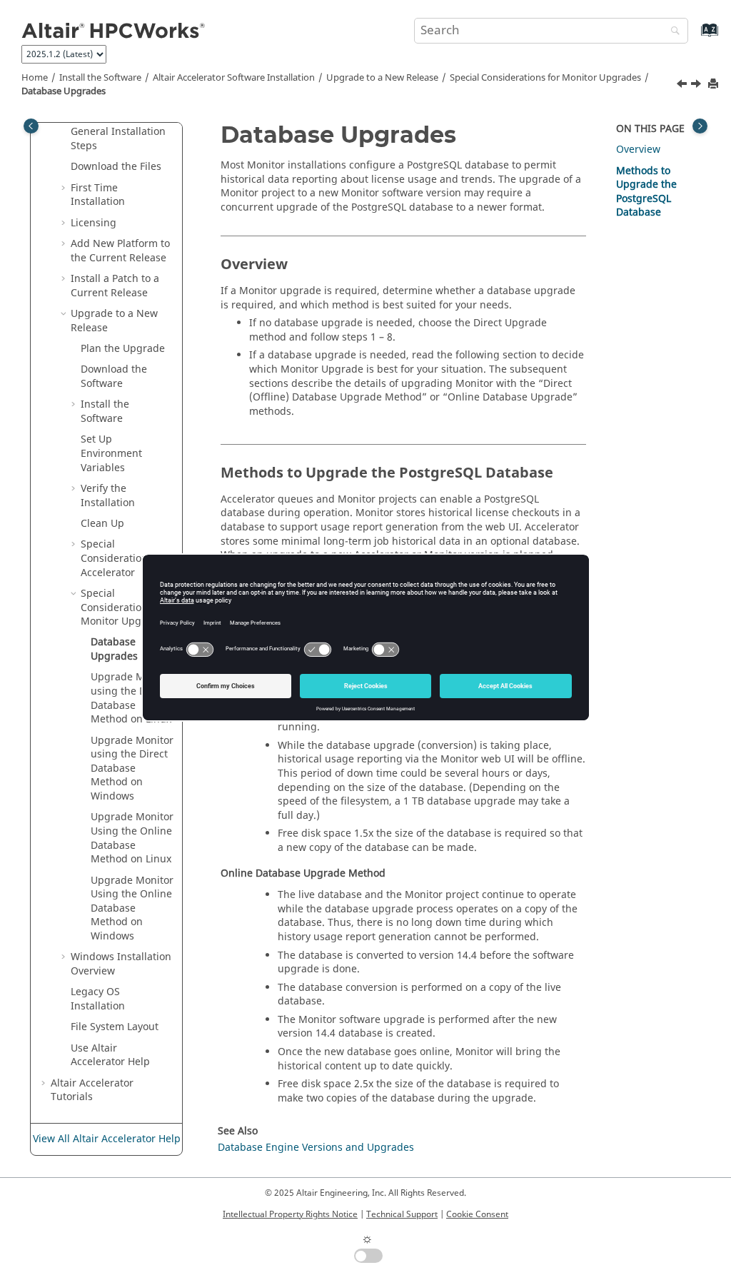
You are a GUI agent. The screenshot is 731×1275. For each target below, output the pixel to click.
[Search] (672, 32)
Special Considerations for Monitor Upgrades (545, 77)
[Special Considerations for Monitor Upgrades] (683, 85)
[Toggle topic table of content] (699, 126)
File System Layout (114, 1026)
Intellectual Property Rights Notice (290, 1214)
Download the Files (116, 166)
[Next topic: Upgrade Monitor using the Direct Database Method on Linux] (697, 85)
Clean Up (102, 523)
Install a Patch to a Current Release (115, 286)
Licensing (93, 223)
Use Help (110, 1055)
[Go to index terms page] (694, 36)
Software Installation (234, 77)
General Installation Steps (118, 138)
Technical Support (402, 1214)
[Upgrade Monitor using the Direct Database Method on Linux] (697, 85)
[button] (65, 132)
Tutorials (92, 1090)
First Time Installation (98, 195)
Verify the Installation (108, 495)
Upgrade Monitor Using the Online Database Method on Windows (132, 908)
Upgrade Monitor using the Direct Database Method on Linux (132, 698)
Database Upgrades (63, 91)
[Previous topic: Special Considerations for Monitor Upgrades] (683, 85)
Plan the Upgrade (123, 348)
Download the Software (114, 376)
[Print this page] (714, 84)
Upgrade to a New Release (382, 77)
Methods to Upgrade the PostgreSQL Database (646, 192)
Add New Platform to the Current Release (120, 251)
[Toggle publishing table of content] (31, 126)
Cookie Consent (477, 1214)
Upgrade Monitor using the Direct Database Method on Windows (132, 768)
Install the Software (100, 77)
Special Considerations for (125, 558)
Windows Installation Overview (121, 964)
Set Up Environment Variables (111, 453)
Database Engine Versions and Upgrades (316, 1147)
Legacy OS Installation (98, 999)
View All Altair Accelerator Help (107, 1139)
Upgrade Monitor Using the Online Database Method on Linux (132, 838)
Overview (638, 149)
